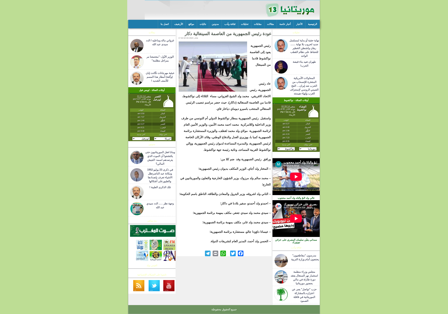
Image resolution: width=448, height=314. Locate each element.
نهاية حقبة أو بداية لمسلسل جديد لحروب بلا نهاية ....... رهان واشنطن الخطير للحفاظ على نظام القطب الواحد (304, 48)
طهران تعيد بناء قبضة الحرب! (304, 63)
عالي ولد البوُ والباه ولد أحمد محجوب (296, 197)
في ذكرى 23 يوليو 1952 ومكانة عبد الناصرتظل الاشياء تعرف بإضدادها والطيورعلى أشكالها (160, 175)
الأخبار (299, 24)
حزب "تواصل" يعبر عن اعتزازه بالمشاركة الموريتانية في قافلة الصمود (304, 295)
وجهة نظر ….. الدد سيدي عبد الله (160, 205)
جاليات (203, 24)
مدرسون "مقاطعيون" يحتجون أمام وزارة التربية (304, 257)
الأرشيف (178, 24)
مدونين (215, 24)
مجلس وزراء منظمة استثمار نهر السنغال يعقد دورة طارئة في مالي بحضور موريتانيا (304, 277)
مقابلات (258, 24)
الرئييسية (312, 24)
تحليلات (244, 24)
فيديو (296, 155)
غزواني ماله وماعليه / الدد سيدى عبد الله (160, 42)
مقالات (270, 24)
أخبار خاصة (285, 24)
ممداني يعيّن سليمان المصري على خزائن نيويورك (296, 241)
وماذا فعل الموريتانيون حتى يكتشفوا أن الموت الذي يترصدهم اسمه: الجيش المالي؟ (160, 158)
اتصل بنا (165, 24)
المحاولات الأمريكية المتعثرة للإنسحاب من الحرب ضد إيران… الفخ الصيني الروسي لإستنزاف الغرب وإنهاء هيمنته (304, 86)
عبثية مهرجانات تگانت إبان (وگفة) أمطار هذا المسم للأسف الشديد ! (160, 76)
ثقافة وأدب (230, 24)
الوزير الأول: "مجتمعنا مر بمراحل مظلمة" (160, 58)
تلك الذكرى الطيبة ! (160, 187)
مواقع (191, 24)
